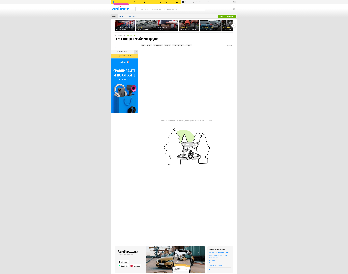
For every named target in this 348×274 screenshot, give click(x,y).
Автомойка (212, 260)
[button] (233, 25)
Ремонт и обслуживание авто (219, 253)
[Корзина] (234, 9)
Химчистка (212, 263)
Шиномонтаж (213, 258)
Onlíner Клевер (189, 2)
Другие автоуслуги (215, 265)
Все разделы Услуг (215, 270)
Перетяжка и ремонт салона (218, 255)
